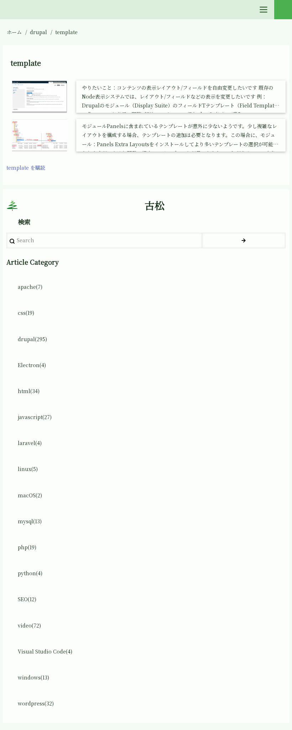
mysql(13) (30, 521)
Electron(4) (32, 365)
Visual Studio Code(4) (45, 651)
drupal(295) (32, 339)
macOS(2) (30, 495)
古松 (155, 205)
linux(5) (28, 468)
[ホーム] (12, 205)
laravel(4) (30, 442)
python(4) (30, 573)
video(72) (29, 625)
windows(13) (33, 677)
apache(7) (30, 286)
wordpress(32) (36, 703)
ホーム (14, 32)
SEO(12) (27, 599)
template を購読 (25, 167)
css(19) (26, 312)
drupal (38, 32)
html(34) (29, 391)
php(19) (27, 547)
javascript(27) (35, 416)
